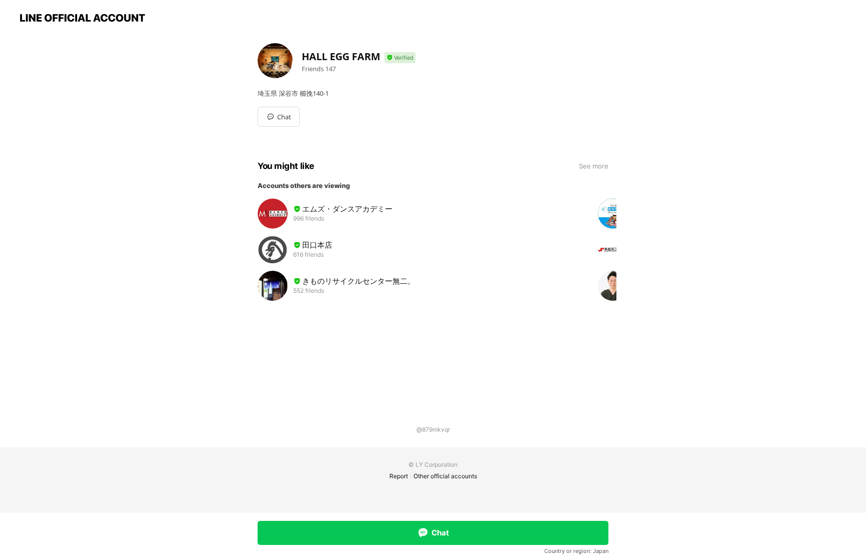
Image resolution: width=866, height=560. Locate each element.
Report (398, 476)
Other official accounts (445, 476)
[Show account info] (399, 58)
